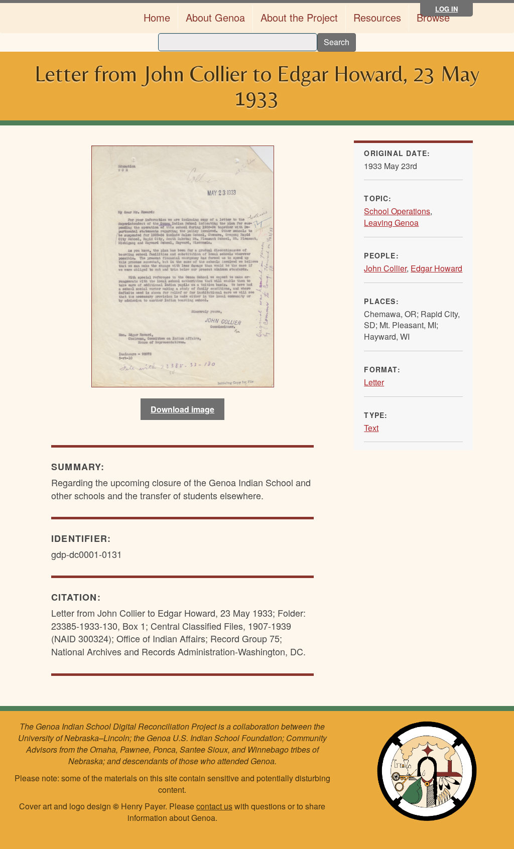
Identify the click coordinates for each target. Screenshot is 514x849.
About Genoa (215, 17)
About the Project (299, 17)
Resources (377, 17)
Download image (182, 409)
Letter (374, 382)
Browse (433, 17)
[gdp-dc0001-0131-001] (182, 266)
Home (157, 17)
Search (336, 42)
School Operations (397, 211)
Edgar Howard (436, 268)
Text (371, 428)
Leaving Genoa (391, 222)
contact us (214, 806)
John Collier (385, 268)
